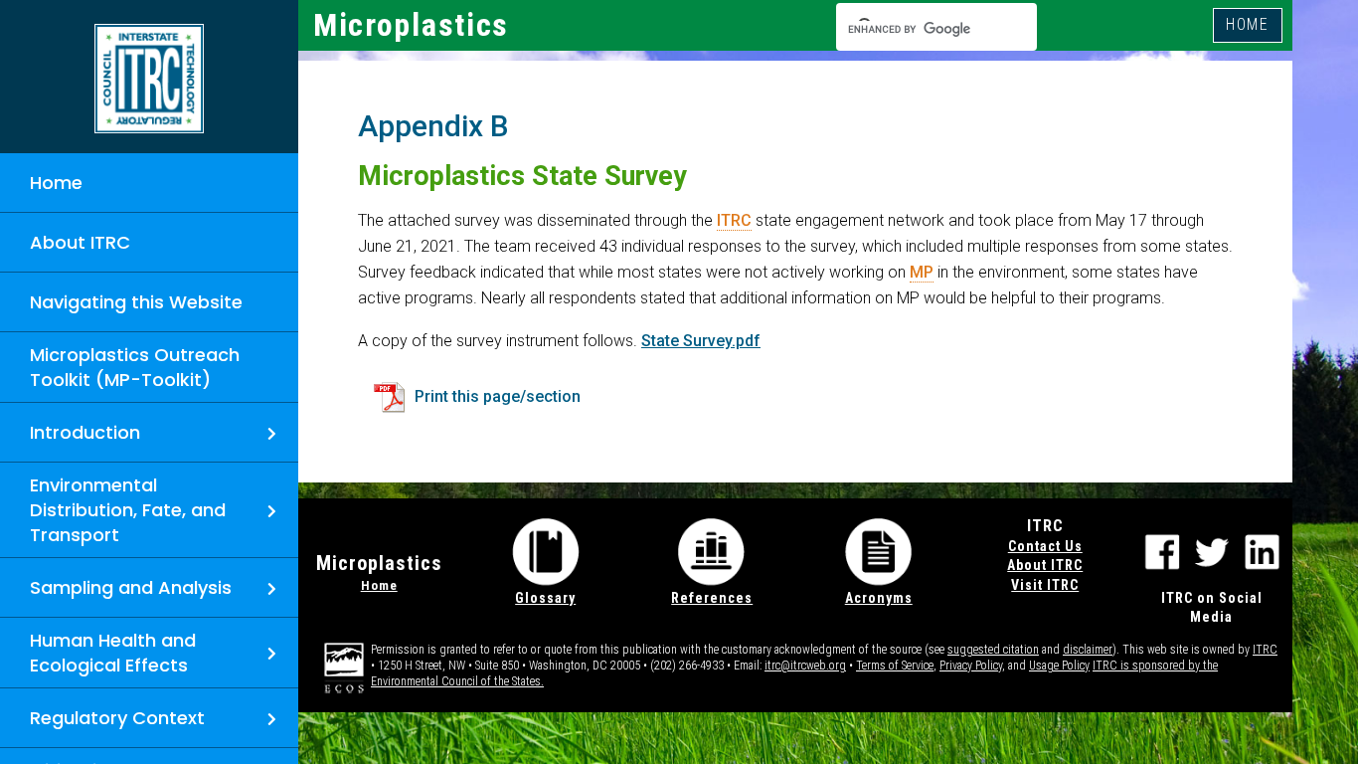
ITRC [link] (734, 220)
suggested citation (993, 650)
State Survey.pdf (701, 340)
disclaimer (1087, 650)
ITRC (1265, 650)
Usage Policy (1059, 665)
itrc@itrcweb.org (805, 665)
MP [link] (922, 272)
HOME (1248, 24)
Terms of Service (895, 665)
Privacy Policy (970, 665)
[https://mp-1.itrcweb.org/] (149, 78)
